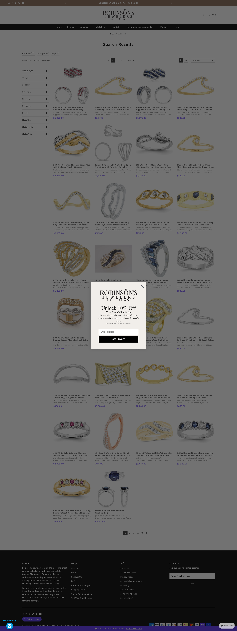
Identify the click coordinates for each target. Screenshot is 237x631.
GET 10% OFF (118, 339)
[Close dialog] (142, 286)
